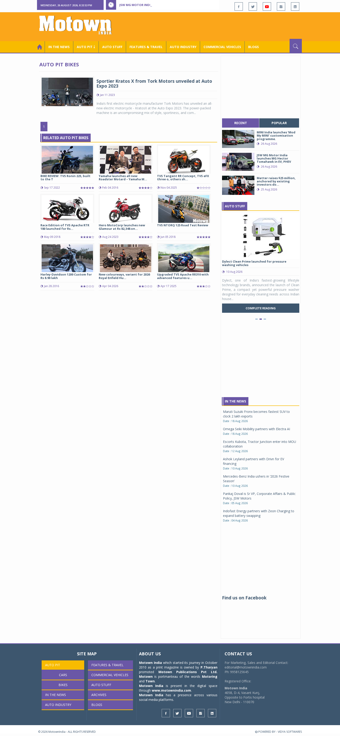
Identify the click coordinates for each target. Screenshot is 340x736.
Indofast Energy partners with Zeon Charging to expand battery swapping (258, 513)
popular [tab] (279, 123)
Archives (98, 695)
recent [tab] (240, 123)
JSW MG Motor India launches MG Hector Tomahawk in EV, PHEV (172, 5)
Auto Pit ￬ (86, 47)
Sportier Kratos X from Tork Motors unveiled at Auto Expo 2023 (154, 83)
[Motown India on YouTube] (267, 6)
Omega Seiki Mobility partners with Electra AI (256, 429)
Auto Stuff (112, 47)
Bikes (63, 685)
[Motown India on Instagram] (281, 6)
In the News (59, 47)
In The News (235, 401)
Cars (63, 675)
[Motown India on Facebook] (239, 6)
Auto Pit (52, 665)
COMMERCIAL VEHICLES (222, 47)
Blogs (253, 47)
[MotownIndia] (78, 25)
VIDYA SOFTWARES (290, 732)
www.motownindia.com (171, 690)
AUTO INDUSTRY (183, 47)
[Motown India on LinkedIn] (295, 6)
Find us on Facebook (244, 598)
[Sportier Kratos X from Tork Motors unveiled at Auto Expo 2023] (67, 91)
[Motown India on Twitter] (253, 6)
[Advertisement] (217, 26)
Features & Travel (146, 47)
